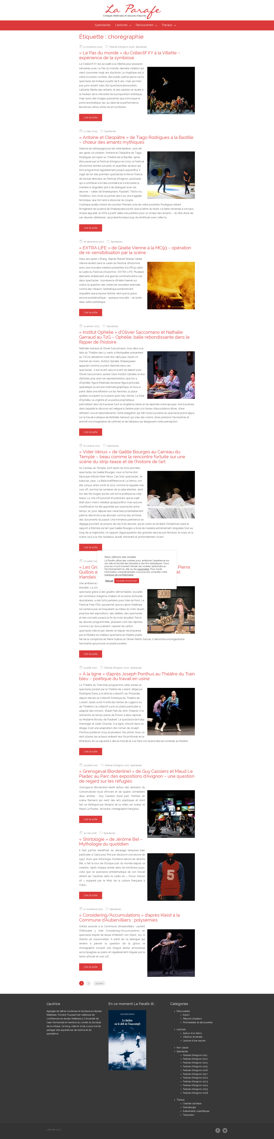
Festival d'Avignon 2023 (195, 1081)
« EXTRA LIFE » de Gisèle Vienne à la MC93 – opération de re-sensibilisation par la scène (135, 250)
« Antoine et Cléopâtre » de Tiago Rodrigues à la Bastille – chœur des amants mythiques (136, 140)
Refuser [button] (109, 580)
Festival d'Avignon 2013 (195, 1062)
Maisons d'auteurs (192, 1018)
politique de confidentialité (118, 574)
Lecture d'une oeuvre (194, 1040)
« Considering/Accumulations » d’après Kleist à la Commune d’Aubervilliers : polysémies (129, 917)
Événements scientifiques (196, 1111)
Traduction (188, 1115)
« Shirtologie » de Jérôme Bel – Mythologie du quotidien (111, 842)
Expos (186, 1015)
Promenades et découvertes (198, 1022)
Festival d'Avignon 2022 (116, 668)
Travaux (167, 25)
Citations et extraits (192, 1037)
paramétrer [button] (143, 569)
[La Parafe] (131, 11)
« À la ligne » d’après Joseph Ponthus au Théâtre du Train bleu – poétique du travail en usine (137, 676)
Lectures (121, 25)
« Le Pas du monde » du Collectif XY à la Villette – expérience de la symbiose (129, 55)
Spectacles (103, 25)
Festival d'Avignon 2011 (195, 1055)
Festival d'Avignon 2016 (195, 1070)
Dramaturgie (189, 1107)
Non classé (182, 1047)
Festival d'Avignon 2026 (121, 47)
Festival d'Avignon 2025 (195, 1089)
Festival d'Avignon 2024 (195, 1085)
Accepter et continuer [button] (126, 581)
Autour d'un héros (192, 1033)
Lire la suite (90, 117)
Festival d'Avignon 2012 (195, 1059)
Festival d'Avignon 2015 (195, 1066)
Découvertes (144, 25)
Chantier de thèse (192, 1103)
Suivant (99, 983)
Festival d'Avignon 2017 (117, 765)
